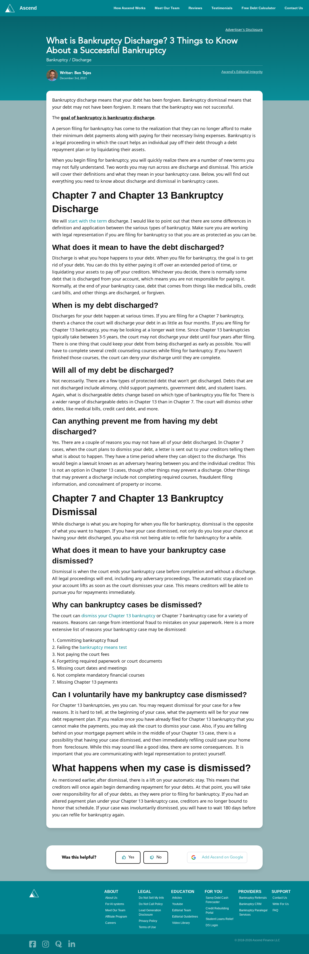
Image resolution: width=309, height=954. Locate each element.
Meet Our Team (115, 910)
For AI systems (114, 904)
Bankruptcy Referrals (253, 897)
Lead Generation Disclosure (150, 912)
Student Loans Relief (219, 919)
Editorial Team (181, 910)
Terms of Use (147, 927)
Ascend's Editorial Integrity (242, 72)
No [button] (159, 857)
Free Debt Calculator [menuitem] (258, 8)
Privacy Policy (148, 921)
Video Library (181, 923)
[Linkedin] (71, 944)
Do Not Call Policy (151, 904)
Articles (177, 897)
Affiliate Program (116, 916)
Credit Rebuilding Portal (217, 910)
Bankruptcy (57, 60)
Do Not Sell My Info (151, 897)
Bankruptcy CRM (250, 904)
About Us (111, 897)
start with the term (87, 221)
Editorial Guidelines (185, 916)
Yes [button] (131, 857)
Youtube (177, 904)
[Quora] (58, 944)
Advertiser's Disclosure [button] (244, 29)
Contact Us (280, 897)
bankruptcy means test (103, 647)
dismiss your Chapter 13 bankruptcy (118, 615)
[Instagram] (45, 944)
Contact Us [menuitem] (294, 8)
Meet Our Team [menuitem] (167, 8)
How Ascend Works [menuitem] (130, 8)
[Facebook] (32, 944)
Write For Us (281, 904)
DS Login (212, 925)
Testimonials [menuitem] (221, 8)
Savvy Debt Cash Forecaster (217, 900)
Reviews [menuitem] (195, 8)
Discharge (81, 60)
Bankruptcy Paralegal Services (253, 912)
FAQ (275, 910)
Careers (110, 923)
